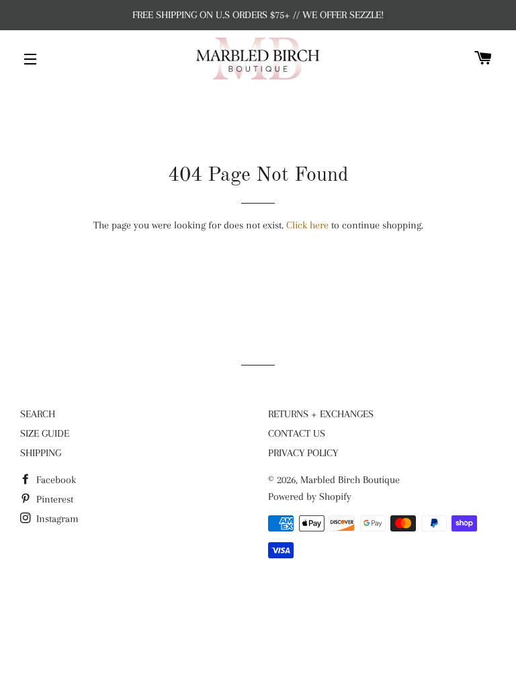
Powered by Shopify (309, 496)
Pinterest (53, 499)
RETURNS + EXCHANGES (321, 414)
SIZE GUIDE (44, 433)
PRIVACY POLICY (303, 453)
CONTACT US (296, 433)
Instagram (56, 519)
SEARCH (37, 414)
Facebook (55, 480)
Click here (307, 225)
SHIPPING (40, 453)
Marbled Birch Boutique (350, 480)
